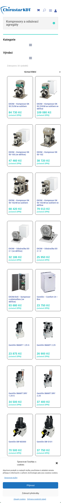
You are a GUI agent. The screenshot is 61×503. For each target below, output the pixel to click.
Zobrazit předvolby (30, 493)
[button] (56, 463)
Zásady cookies (20, 499)
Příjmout (30, 485)
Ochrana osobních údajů (36, 499)
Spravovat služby (10, 478)
